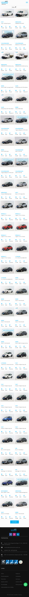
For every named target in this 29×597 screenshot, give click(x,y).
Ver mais (14, 521)
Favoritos (3, 579)
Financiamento (5, 576)
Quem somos (4, 581)
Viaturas (18, 573)
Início (2, 573)
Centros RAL (19, 581)
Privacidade (4, 584)
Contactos (18, 576)
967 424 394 (14, 550)
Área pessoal (19, 584)
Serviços (18, 579)
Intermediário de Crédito (7, 587)
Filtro (13, 7)
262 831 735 (7, 550)
